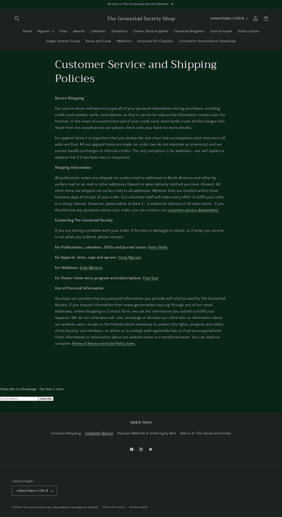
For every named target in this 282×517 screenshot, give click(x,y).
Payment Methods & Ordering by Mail (146, 433)
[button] (17, 18)
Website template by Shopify (79, 507)
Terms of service (114, 507)
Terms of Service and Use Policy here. (104, 343)
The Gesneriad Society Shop (41, 507)
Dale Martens (91, 268)
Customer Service (99, 433)
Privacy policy (138, 507)
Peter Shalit (158, 247)
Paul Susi (150, 278)
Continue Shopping (66, 433)
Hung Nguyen (130, 257)
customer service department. (193, 210)
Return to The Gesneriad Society (205, 433)
